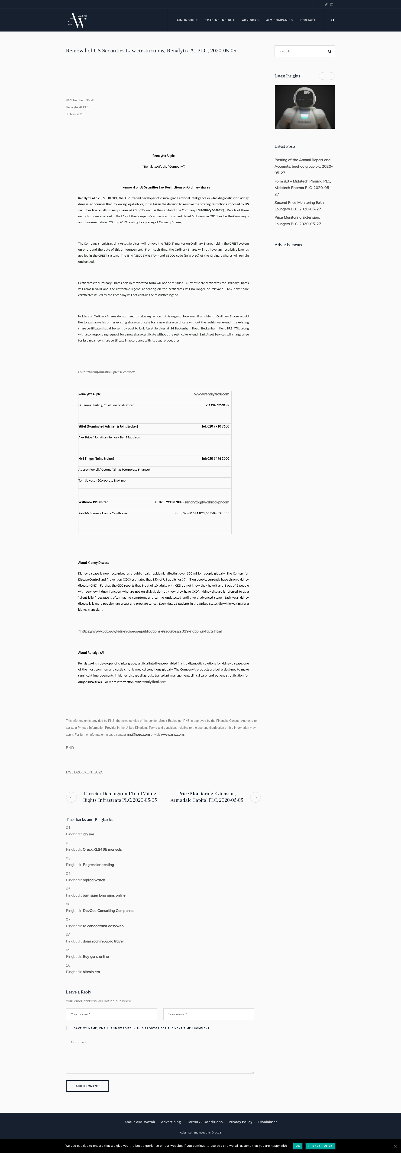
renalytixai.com (154, 681)
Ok (298, 1145)
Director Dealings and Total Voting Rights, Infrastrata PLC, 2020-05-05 (120, 797)
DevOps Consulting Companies (108, 910)
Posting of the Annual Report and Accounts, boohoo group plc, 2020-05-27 (304, 166)
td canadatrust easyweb (103, 925)
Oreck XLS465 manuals (102, 849)
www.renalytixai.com (211, 394)
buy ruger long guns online (104, 895)
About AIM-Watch (139, 1122)
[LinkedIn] (331, 4)
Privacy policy (320, 1145)
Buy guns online (96, 956)
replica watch (94, 880)
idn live (88, 834)
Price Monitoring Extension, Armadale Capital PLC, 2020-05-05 (207, 797)
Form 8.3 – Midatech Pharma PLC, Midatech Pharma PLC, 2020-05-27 (303, 187)
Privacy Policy (240, 1122)
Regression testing (98, 864)
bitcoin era (91, 971)
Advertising (171, 1122)
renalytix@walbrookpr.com (207, 502)
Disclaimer (267, 1122)
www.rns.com (172, 734)
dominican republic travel (103, 941)
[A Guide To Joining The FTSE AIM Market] (305, 107)
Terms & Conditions (205, 1122)
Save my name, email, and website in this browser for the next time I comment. (142, 1028)
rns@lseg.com (138, 734)
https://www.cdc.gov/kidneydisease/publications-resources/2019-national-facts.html (151, 631)
